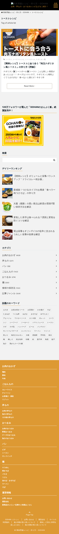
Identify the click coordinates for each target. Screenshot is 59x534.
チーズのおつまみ (8, 435)
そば (48, 310)
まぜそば (34, 314)
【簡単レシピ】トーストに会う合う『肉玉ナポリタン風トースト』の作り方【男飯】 (28, 65)
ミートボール (30, 59)
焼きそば (5, 471)
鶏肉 (3, 372)
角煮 (46, 339)
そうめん (5, 467)
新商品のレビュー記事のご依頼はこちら (17, 505)
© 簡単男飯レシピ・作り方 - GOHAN (29, 530)
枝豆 (50, 335)
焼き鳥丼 (19, 339)
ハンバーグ (22, 327)
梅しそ (10, 339)
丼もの (7, 260)
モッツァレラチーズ (10, 331)
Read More (29, 86)
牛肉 (3, 378)
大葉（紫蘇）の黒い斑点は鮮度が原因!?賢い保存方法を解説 (34, 205)
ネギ (4, 327)
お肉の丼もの (7, 411)
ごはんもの (10, 271)
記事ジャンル (11, 293)
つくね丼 (16, 314)
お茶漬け (31, 310)
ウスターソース (20, 318)
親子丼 (39, 339)
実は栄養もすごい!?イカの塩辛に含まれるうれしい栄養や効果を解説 (34, 233)
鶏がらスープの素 (16, 344)
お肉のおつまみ (8, 428)
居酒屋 (34, 335)
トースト (6, 30)
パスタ (4, 474)
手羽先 (42, 335)
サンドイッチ (7, 456)
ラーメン (37, 331)
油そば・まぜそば (8, 480)
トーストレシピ (18, 59)
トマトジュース (38, 322)
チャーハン (6, 393)
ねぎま (25, 314)
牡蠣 (27, 339)
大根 (27, 335)
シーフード (14, 322)
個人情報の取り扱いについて (24, 522)
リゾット (47, 331)
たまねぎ (6, 314)
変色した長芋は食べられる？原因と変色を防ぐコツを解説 (34, 219)
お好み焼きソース (17, 310)
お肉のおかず (11, 255)
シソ (4, 322)
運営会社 (5, 501)
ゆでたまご (44, 314)
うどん (4, 477)
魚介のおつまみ (8, 438)
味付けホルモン (17, 335)
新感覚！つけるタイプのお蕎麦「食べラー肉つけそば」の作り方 (34, 191)
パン (6, 266)
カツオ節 (32, 318)
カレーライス (7, 390)
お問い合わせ (7, 498)
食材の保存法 (11, 287)
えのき (5, 310)
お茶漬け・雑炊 (8, 396)
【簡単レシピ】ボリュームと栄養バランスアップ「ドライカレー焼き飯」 (34, 178)
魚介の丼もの (7, 414)
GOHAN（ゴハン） (12, 519)
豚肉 (3, 375)
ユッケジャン (26, 331)
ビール (31, 327)
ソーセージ (25, 322)
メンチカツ (41, 327)
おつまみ (9, 277)
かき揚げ (40, 310)
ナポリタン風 (41, 59)
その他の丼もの (8, 417)
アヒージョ (7, 318)
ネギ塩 (12, 327)
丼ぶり (5, 335)
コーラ (51, 318)
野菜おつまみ (7, 432)
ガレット (42, 318)
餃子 (53, 339)
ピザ (3, 450)
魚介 (4, 344)
